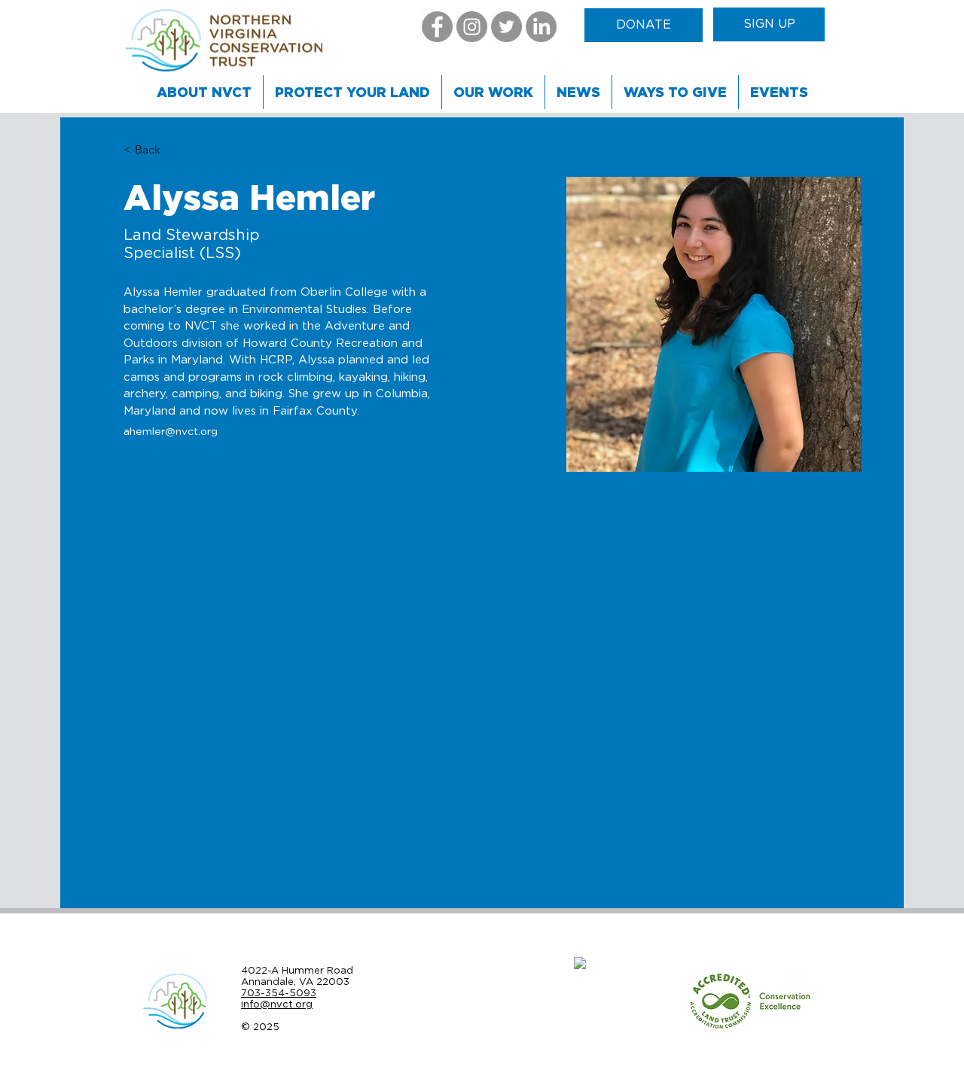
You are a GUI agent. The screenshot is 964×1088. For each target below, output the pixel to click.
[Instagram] (471, 26)
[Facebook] (437, 26)
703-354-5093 (278, 992)
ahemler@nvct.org (171, 432)
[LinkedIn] (541, 26)
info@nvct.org (277, 1004)
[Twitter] (506, 26)
